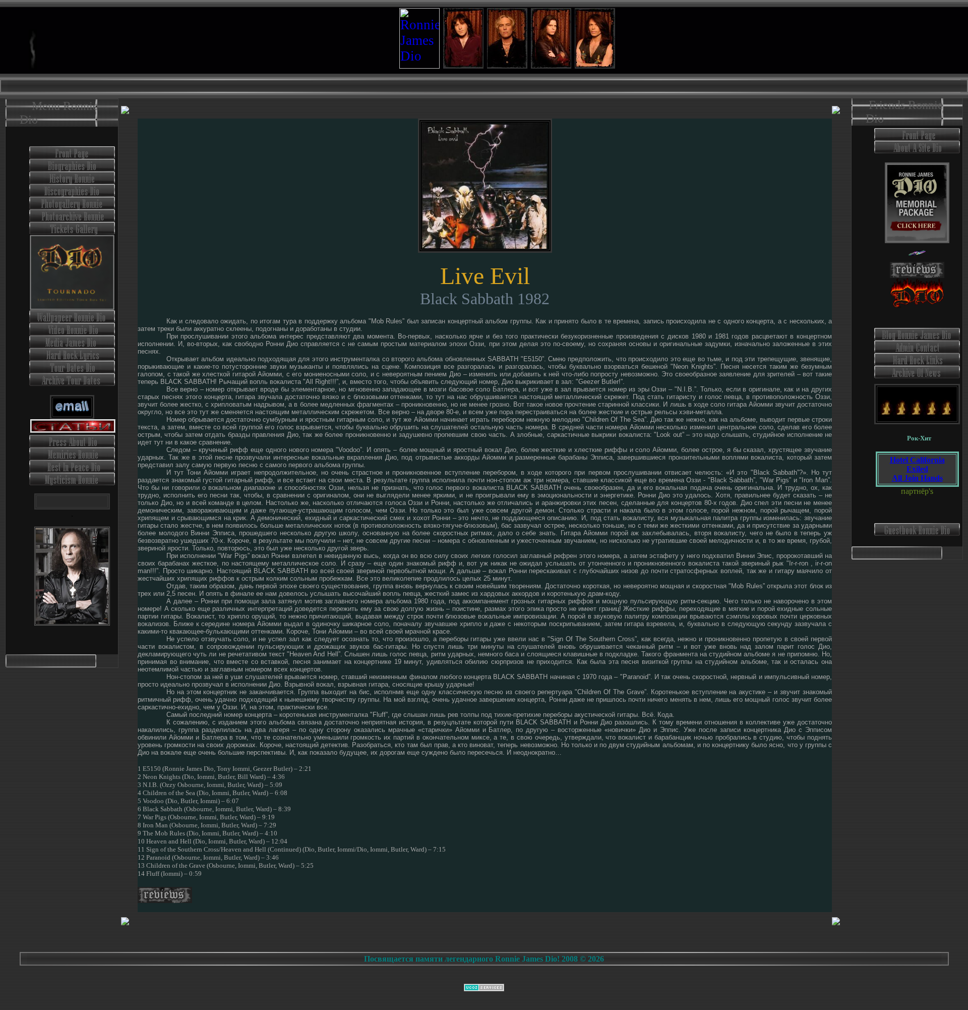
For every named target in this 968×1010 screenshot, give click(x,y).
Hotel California (917, 460)
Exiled (917, 469)
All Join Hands (917, 478)
